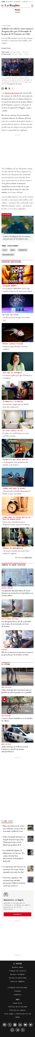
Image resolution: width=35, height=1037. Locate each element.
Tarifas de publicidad (17, 978)
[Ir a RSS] (23, 1030)
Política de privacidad (17, 1006)
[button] (32, 5)
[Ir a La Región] (12, 5)
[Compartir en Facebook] (6, 88)
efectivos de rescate (12, 93)
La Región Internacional (17, 987)
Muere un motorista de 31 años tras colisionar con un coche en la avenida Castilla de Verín (14, 828)
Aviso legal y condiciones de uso (17, 1014)
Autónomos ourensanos (13, 1)
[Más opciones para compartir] (13, 88)
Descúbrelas (17, 914)
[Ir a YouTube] (25, 1025)
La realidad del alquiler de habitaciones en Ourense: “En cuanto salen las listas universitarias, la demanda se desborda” (13, 855)
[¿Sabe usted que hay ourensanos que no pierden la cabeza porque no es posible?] (17, 677)
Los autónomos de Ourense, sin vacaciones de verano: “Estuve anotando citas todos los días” (14, 869)
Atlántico (17, 994)
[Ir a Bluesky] (30, 1025)
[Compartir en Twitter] (9, 88)
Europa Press (5, 48)
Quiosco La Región (17, 974)
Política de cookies (17, 1010)
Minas (13, 250)
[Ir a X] (10, 1025)
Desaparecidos (8, 255)
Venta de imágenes (17, 981)
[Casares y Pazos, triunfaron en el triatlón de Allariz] (17, 705)
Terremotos (22, 250)
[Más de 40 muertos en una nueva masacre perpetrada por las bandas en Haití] (17, 639)
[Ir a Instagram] (15, 1025)
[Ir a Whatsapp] (12, 1030)
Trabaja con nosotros (17, 971)
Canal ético (17, 1003)
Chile (5, 250)
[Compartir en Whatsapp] (2, 88)
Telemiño (17, 991)
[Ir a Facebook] (4, 1025)
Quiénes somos (17, 967)
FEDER (17, 1017)
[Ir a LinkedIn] (20, 1025)
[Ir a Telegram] (17, 1030)
